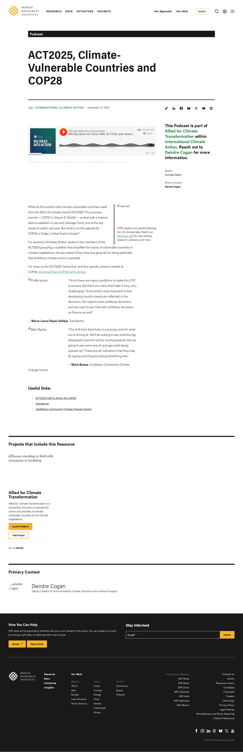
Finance (120, 694)
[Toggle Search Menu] (216, 11)
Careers (230, 696)
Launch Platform (22, 527)
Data (69, 11)
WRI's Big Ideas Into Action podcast (42, 162)
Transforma (42, 403)
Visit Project (18, 535)
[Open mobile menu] (232, 11)
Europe (75, 694)
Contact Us (228, 674)
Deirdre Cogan (179, 152)
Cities (97, 686)
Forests (98, 703)
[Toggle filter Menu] (224, 11)
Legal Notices (227, 709)
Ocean (97, 712)
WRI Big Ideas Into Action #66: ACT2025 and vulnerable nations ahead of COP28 (92, 162)
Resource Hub (125, 236)
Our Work (182, 11)
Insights (104, 11)
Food (96, 699)
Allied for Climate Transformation (181, 133)
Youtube (232, 731)
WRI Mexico (183, 705)
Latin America (78, 699)
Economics (122, 686)
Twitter (226, 731)
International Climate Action (59, 107)
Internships (228, 700)
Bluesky (220, 731)
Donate (202, 11)
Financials (228, 691)
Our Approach (163, 11)
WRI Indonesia (181, 700)
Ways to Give (36, 644)
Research (54, 11)
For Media (229, 687)
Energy (97, 694)
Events (230, 678)
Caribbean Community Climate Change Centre (64, 409)
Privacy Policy (226, 705)
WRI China (183, 687)
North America (79, 703)
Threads (214, 731)
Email (131, 635)
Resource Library (225, 683)
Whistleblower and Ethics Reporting (215, 713)
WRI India (184, 696)
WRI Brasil (183, 683)
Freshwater (100, 708)
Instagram (202, 731)
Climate (19, 548)
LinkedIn (208, 731)
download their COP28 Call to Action (62, 271)
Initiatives (85, 11)
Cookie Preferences (223, 718)
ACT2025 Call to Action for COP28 (56, 398)
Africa (74, 686)
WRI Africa (183, 678)
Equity (119, 690)
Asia (73, 690)
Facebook (196, 731)
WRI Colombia (181, 691)
